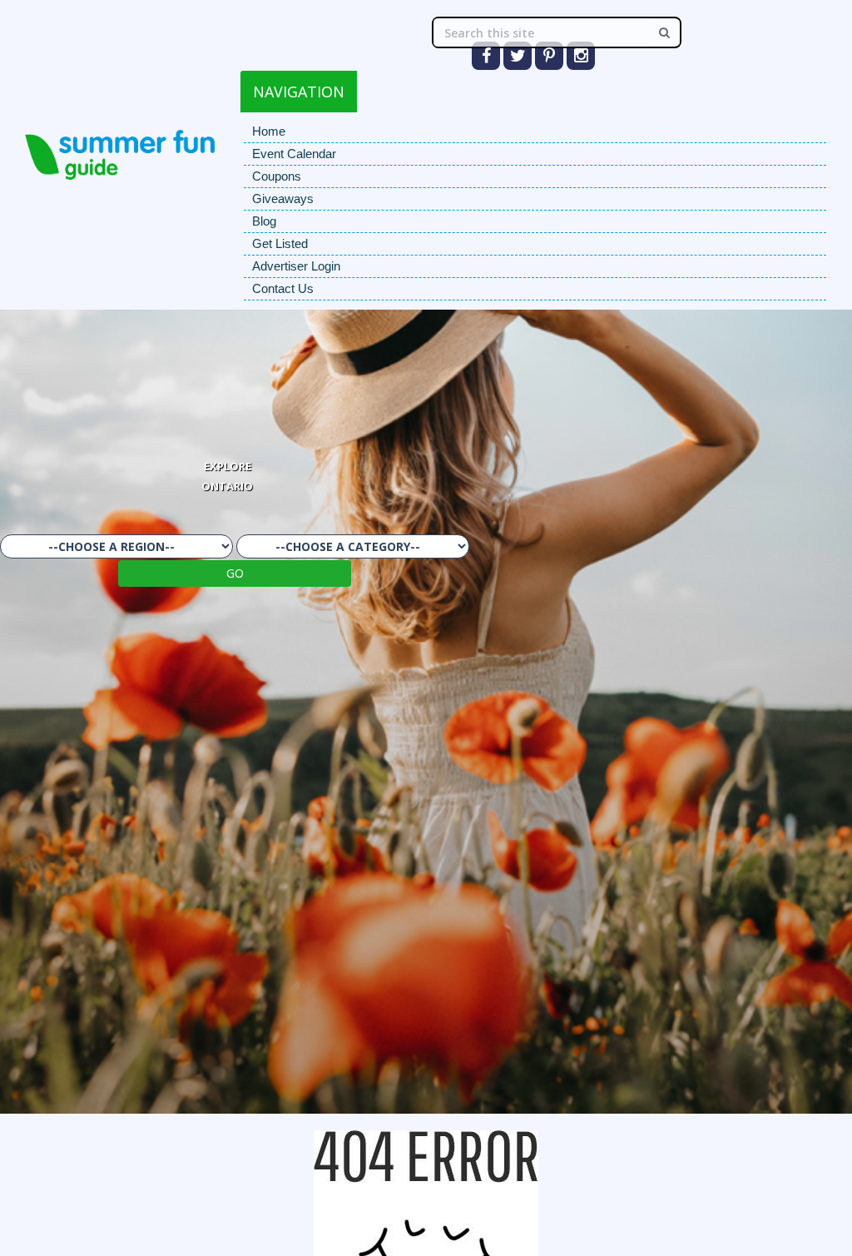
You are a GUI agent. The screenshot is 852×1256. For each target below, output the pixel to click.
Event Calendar (294, 153)
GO (235, 573)
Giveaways (283, 198)
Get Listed (280, 243)
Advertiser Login (296, 266)
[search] (664, 32)
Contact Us (283, 288)
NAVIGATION (298, 92)
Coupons (276, 176)
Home (268, 131)
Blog (264, 221)
